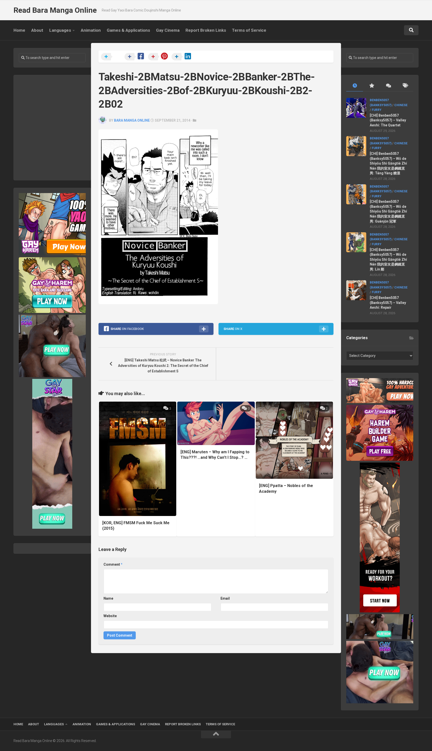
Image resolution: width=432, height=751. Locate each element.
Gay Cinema (168, 30)
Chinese (401, 105)
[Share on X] (112, 57)
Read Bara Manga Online (55, 10)
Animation (91, 30)
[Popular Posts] (371, 85)
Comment (113, 564)
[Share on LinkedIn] (183, 57)
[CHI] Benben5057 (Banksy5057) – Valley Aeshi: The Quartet (388, 120)
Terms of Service (249, 30)
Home (19, 30)
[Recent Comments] (388, 85)
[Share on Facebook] (135, 57)
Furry (377, 110)
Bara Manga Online (132, 120)
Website (110, 616)
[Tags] (404, 85)
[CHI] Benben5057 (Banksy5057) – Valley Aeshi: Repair (388, 302)
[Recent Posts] (354, 85)
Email (225, 598)
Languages (60, 30)
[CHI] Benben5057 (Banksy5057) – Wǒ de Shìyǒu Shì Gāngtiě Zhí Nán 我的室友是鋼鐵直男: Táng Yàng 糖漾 (388, 163)
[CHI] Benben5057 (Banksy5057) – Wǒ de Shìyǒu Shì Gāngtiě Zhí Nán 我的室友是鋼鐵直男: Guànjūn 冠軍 (388, 211)
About (37, 30)
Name (108, 598)
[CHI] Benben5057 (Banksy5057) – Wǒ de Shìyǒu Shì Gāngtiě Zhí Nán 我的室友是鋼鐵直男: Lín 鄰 (388, 259)
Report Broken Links (206, 30)
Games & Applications (128, 30)
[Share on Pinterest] (159, 57)
